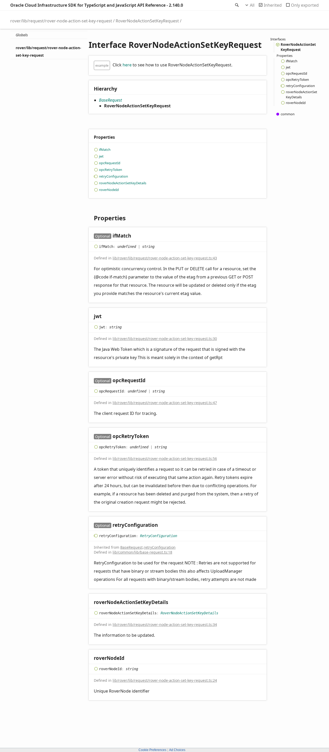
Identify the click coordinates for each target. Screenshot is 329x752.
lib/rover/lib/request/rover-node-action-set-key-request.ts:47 (165, 402)
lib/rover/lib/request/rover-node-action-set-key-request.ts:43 (165, 258)
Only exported (305, 5)
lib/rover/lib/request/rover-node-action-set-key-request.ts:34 (165, 624)
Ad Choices (177, 750)
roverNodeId (109, 189)
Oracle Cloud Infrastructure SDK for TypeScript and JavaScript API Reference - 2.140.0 (96, 5)
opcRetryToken (110, 169)
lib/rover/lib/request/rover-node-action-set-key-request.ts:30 (165, 338)
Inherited (273, 5)
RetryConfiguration (158, 536)
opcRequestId (109, 163)
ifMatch (105, 149)
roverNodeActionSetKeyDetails (122, 183)
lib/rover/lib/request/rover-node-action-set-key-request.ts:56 (165, 458)
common (288, 114)
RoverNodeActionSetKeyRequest (147, 21)
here (127, 65)
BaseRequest (110, 100)
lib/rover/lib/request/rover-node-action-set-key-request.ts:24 (165, 680)
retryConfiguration (113, 176)
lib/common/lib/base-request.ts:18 (142, 552)
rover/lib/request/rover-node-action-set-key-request (61, 21)
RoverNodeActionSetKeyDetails (189, 613)
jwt (101, 156)
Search (236, 5)
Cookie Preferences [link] (152, 750)
